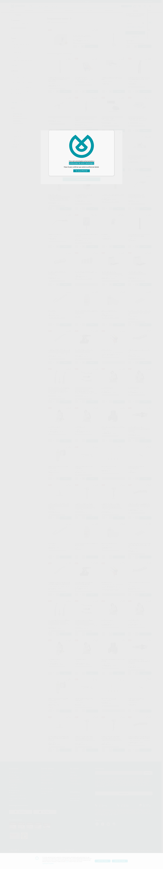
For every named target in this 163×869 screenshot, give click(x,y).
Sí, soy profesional (81, 171)
